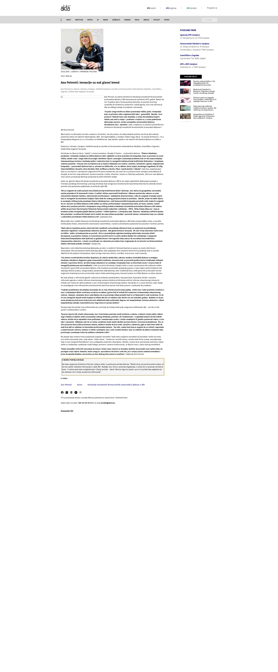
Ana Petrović (66, 385)
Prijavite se (212, 8)
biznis (79, 385)
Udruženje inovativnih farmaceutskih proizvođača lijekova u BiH (116, 385)
